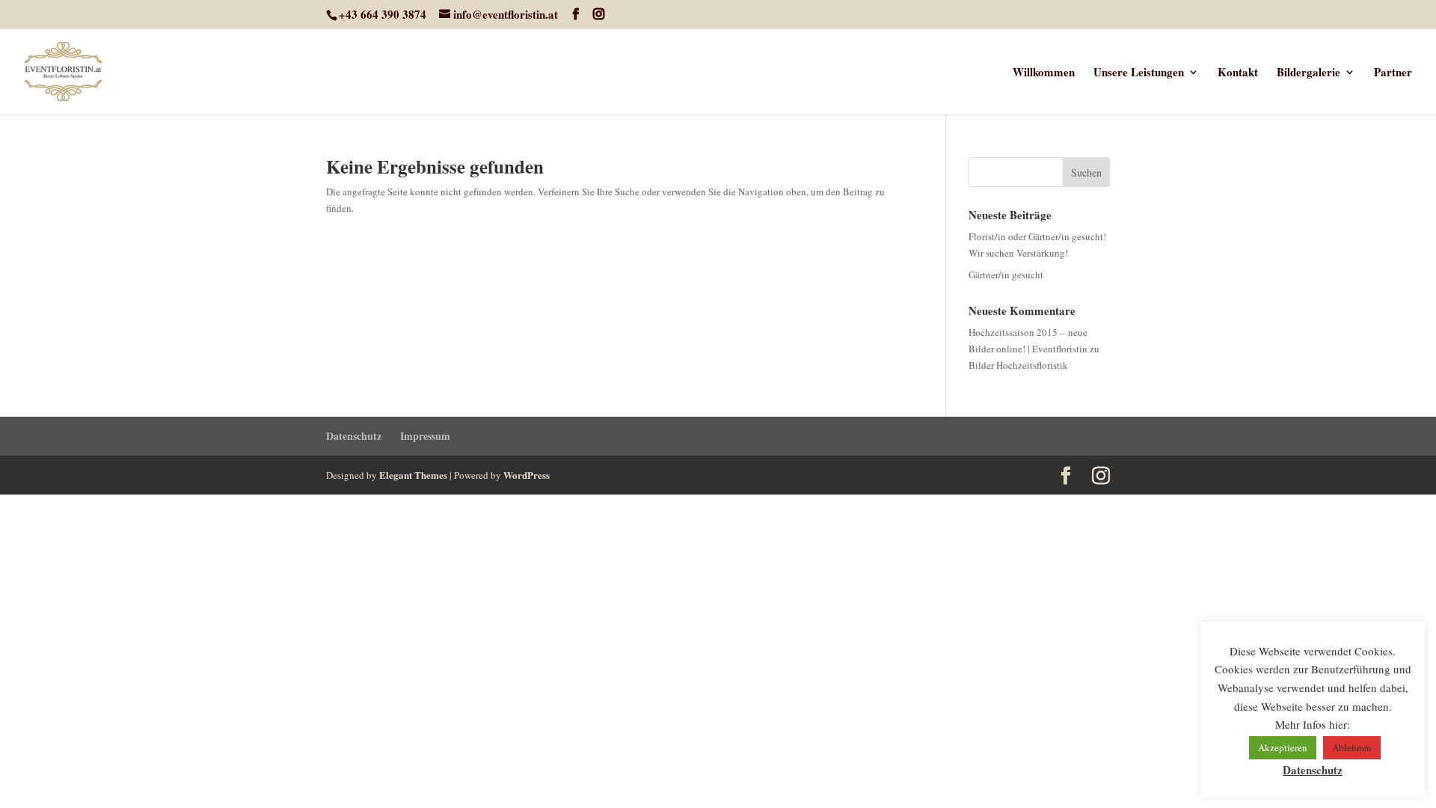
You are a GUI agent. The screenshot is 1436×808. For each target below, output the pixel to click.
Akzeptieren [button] (1282, 747)
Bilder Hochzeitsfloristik (1018, 365)
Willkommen (1044, 73)
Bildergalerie (1308, 73)
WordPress (526, 475)
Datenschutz (353, 436)
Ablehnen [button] (1352, 747)
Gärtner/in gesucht (1006, 274)
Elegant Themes (413, 475)
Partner (1393, 73)
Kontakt (1238, 73)
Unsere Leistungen (1138, 73)
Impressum (425, 436)
